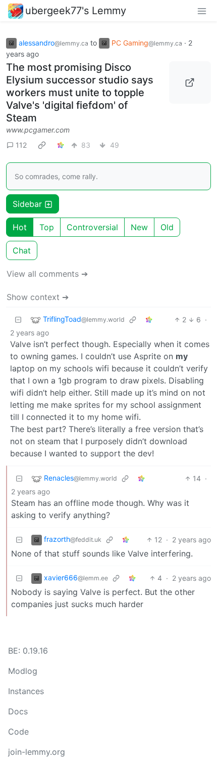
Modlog (22, 671)
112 (21, 145)
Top (46, 227)
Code (18, 731)
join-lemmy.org (36, 752)
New (139, 227)
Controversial (92, 227)
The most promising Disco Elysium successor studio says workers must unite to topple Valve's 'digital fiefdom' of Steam (79, 92)
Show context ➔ (38, 297)
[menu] (202, 10)
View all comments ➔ (47, 274)
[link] (41, 144)
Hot (20, 227)
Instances (26, 691)
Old (167, 227)
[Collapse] (18, 319)
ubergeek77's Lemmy (75, 11)
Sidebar (27, 204)
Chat (22, 250)
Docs (18, 711)
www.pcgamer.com (38, 129)
